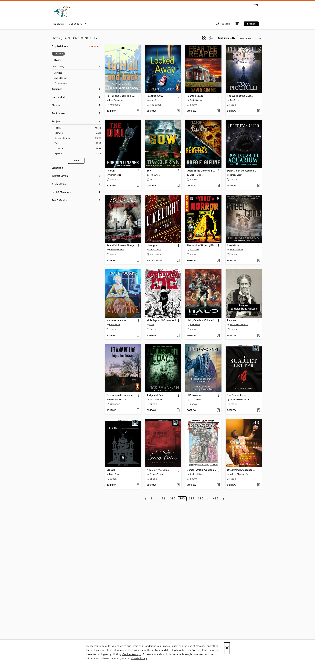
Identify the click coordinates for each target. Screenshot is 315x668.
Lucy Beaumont (116, 100)
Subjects (58, 24)
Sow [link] (149, 170)
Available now (60, 78)
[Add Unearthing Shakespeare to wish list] (258, 485)
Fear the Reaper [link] (195, 96)
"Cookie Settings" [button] (131, 654)
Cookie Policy (139, 658)
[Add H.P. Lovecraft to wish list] (218, 410)
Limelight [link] (152, 245)
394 (191, 498)
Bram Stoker (115, 474)
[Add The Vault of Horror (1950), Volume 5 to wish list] (218, 261)
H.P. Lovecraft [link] (194, 395)
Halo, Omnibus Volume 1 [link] (200, 320)
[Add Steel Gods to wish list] (258, 261)
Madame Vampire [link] (116, 320)
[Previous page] (145, 499)
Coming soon (60, 83)
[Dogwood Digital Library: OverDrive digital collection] (62, 11)
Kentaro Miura (196, 474)
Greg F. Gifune (196, 175)
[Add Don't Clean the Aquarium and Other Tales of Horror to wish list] (258, 186)
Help (256, 4)
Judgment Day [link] (155, 395)
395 (200, 498)
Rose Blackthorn (116, 249)
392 (172, 498)
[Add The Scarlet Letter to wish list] (258, 410)
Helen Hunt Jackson (239, 324)
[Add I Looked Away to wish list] (178, 111)
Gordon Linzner (116, 175)
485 (215, 498)
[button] (222, 24)
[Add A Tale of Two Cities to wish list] (178, 485)
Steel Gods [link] (233, 245)
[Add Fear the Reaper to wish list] (218, 111)
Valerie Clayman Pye (239, 474)
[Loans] (237, 24)
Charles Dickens (156, 474)
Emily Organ (155, 249)
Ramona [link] (231, 320)
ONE (151, 324)
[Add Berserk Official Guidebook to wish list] (218, 485)
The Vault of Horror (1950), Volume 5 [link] (202, 245)
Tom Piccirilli (235, 100)
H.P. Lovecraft (196, 399)
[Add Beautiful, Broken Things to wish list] (138, 261)
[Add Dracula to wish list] (138, 485)
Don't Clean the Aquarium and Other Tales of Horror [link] (242, 170)
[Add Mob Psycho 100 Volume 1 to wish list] (178, 336)
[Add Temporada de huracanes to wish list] (138, 410)
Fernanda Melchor (117, 399)
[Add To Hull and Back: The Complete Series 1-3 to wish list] (138, 111)
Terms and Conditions (143, 646)
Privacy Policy (169, 646)
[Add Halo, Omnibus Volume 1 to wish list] (218, 336)
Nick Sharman (236, 249)
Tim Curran (154, 175)
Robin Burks (114, 324)
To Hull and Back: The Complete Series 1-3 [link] (121, 96)
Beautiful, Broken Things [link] (120, 245)
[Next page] (223, 499)
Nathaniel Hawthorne (239, 399)
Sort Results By (226, 38)
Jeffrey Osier (236, 175)
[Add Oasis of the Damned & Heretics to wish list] (218, 186)
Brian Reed (195, 324)
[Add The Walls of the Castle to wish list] (258, 111)
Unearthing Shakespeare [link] (241, 470)
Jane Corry (154, 100)
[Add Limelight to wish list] (178, 261)
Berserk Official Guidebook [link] (202, 470)
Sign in (251, 24)
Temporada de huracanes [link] (120, 395)
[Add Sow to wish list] (178, 186)
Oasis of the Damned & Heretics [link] (202, 170)
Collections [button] (76, 24)
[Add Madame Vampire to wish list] (138, 336)
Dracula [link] (110, 470)
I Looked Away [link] (155, 96)
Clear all (95, 46)
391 (164, 498)
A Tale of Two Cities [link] (158, 470)
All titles (58, 73)
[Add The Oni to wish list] (138, 186)
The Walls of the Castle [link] (240, 96)
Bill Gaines (194, 249)
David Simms (196, 100)
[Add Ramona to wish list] (258, 336)
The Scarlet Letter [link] (237, 395)
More (76, 160)
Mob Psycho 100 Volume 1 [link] (161, 320)
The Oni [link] (110, 170)
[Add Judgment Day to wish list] (178, 410)
